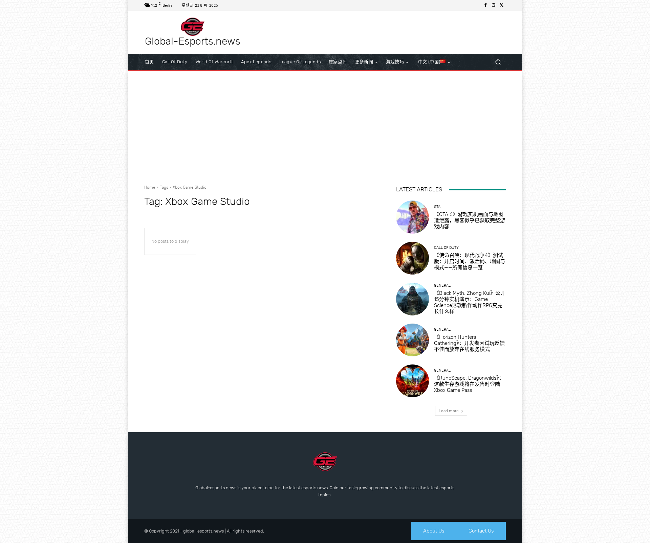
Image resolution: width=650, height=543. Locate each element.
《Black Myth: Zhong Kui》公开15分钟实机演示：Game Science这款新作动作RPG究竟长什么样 (469, 302)
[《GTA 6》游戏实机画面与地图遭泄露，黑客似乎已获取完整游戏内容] (412, 216)
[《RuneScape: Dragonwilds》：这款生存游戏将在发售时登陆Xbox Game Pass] (412, 380)
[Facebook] (485, 5)
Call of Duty (446, 248)
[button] (498, 62)
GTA (437, 207)
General (442, 285)
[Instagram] (494, 5)
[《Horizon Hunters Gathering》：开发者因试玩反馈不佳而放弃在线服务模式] (412, 340)
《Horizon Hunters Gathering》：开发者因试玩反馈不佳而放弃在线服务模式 (469, 343)
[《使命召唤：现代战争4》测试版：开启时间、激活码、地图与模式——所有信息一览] (412, 258)
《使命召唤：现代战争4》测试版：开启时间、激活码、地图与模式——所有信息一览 (469, 261)
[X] (502, 5)
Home (149, 187)
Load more (449, 410)
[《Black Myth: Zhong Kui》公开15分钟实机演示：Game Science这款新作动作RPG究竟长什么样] (412, 299)
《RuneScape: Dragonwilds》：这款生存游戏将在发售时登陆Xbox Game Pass (469, 384)
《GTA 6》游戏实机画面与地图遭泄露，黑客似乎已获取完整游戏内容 (469, 220)
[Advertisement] (325, 125)
